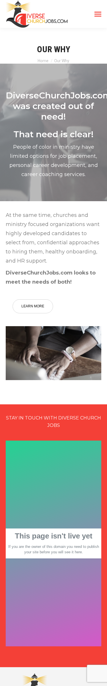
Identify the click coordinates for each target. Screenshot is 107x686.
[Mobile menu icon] (97, 14)
